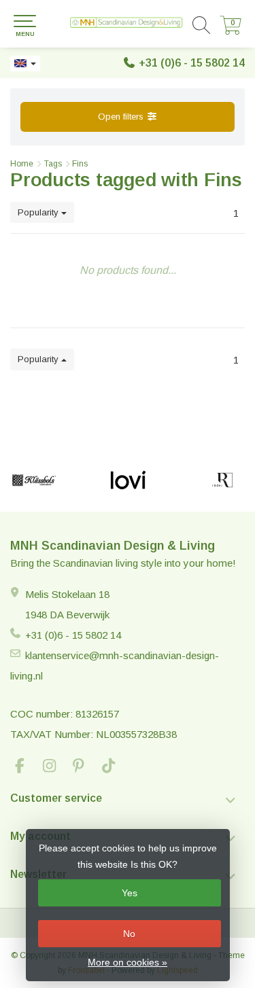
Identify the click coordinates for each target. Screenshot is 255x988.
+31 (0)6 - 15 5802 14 (192, 63)
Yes (129, 892)
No (129, 933)
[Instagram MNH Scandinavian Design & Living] (55, 767)
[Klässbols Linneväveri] (34, 480)
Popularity (39, 212)
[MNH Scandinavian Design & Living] (127, 23)
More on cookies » (127, 962)
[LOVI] (128, 480)
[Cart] (230, 31)
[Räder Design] (222, 480)
